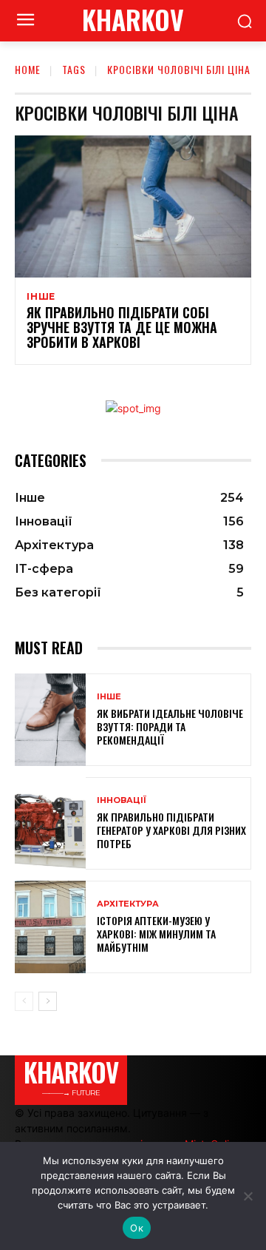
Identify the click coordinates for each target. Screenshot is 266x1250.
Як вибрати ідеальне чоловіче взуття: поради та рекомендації (170, 726)
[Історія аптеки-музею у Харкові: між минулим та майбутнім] (50, 927)
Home (28, 69)
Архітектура (128, 904)
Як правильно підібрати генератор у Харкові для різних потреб (171, 830)
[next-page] (47, 1001)
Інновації (121, 800)
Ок (136, 1228)
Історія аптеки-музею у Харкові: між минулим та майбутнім (156, 934)
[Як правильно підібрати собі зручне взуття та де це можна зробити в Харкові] (133, 206)
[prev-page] (24, 1001)
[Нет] (247, 1196)
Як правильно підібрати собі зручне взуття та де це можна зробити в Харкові (122, 327)
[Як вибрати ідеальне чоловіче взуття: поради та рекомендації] (50, 719)
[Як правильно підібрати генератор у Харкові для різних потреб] (50, 823)
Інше (41, 296)
